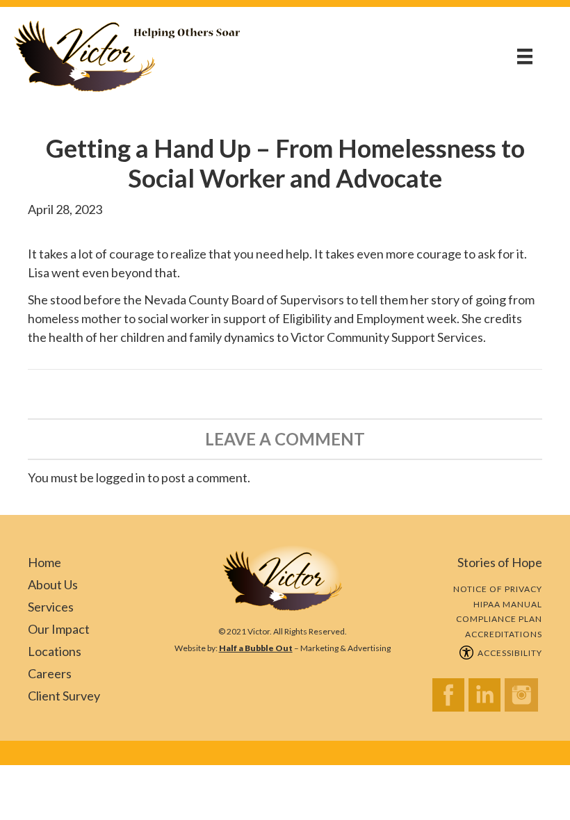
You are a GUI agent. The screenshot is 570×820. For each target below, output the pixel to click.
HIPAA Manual (507, 604)
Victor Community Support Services (387, 337)
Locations (54, 651)
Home (44, 562)
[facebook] (450, 699)
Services (51, 606)
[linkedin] (487, 699)
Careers (50, 673)
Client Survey (64, 695)
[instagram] (523, 699)
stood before (85, 299)
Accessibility (507, 653)
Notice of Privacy (497, 589)
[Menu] (524, 56)
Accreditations (503, 634)
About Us (53, 584)
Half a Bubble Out (256, 648)
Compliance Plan (499, 619)
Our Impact (59, 629)
